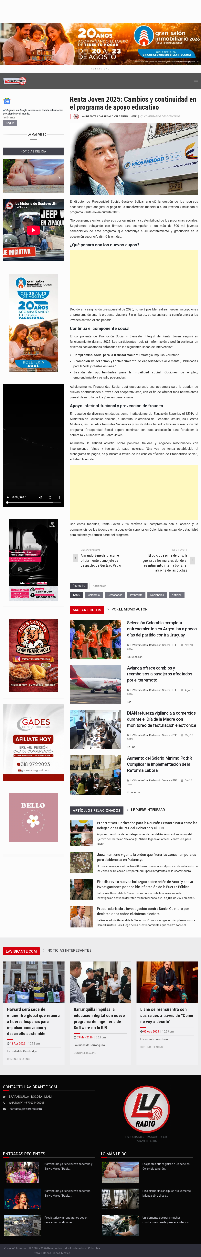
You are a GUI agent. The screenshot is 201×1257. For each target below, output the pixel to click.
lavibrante (136, 595)
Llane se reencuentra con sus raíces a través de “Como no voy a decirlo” (166, 1015)
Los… (130, 702)
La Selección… (135, 657)
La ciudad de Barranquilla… (90, 1045)
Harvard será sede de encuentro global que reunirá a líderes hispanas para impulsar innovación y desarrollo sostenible (33, 1021)
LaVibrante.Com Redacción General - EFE (108, 116)
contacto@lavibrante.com (26, 1108)
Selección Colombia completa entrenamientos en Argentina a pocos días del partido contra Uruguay (162, 628)
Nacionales (99, 585)
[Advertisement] (134, 277)
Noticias (177, 595)
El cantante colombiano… (155, 1039)
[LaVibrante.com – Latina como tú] (15, 80)
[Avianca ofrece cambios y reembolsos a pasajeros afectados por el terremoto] (95, 684)
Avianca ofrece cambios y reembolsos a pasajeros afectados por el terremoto (159, 674)
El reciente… (134, 792)
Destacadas (115, 595)
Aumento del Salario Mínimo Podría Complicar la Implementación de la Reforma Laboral (159, 764)
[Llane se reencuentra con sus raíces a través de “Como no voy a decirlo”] (167, 982)
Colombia (94, 595)
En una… (132, 747)
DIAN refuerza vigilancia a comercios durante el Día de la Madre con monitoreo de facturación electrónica (161, 719)
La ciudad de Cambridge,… (23, 1051)
